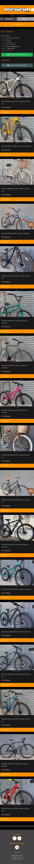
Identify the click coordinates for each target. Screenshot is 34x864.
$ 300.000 (5, 199)
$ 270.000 (5, 466)
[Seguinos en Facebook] (19, 838)
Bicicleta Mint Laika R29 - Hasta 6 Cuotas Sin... (17, 589)
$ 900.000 (5, 154)
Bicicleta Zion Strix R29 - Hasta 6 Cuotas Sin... (16, 146)
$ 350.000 (5, 555)
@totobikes (11, 48)
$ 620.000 (5, 685)
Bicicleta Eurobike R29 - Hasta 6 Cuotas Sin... (16, 632)
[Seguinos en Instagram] (15, 838)
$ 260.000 (5, 242)
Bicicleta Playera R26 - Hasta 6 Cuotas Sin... (16, 233)
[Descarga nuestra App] (17, 847)
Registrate (22, 15)
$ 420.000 (5, 112)
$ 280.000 (5, 376)
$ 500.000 (5, 819)
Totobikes (6, 107)
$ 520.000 (5, 286)
